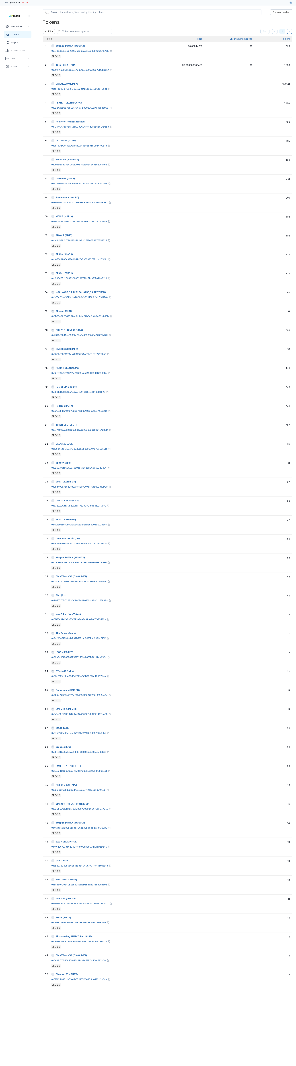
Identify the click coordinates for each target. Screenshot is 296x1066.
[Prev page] (275, 31)
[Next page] (289, 31)
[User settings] (290, 2)
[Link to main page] (15, 16)
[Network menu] (28, 16)
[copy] (111, 51)
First (265, 31)
